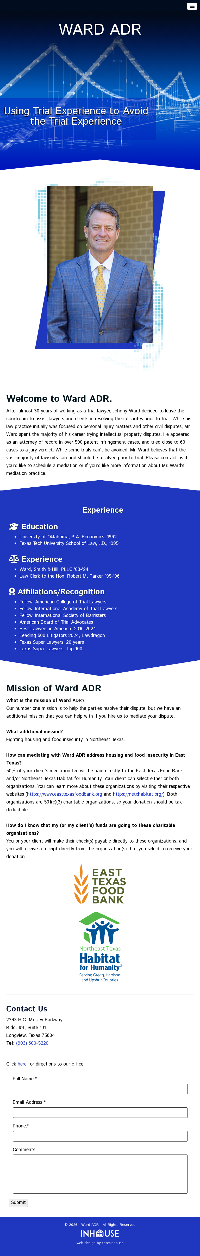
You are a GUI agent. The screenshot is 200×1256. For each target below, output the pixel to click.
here (22, 1064)
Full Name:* (25, 1079)
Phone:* (21, 1126)
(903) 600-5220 (32, 1043)
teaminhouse (113, 1243)
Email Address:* (29, 1102)
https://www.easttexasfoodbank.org (64, 794)
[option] (100, 92)
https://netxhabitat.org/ (138, 794)
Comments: (24, 1150)
